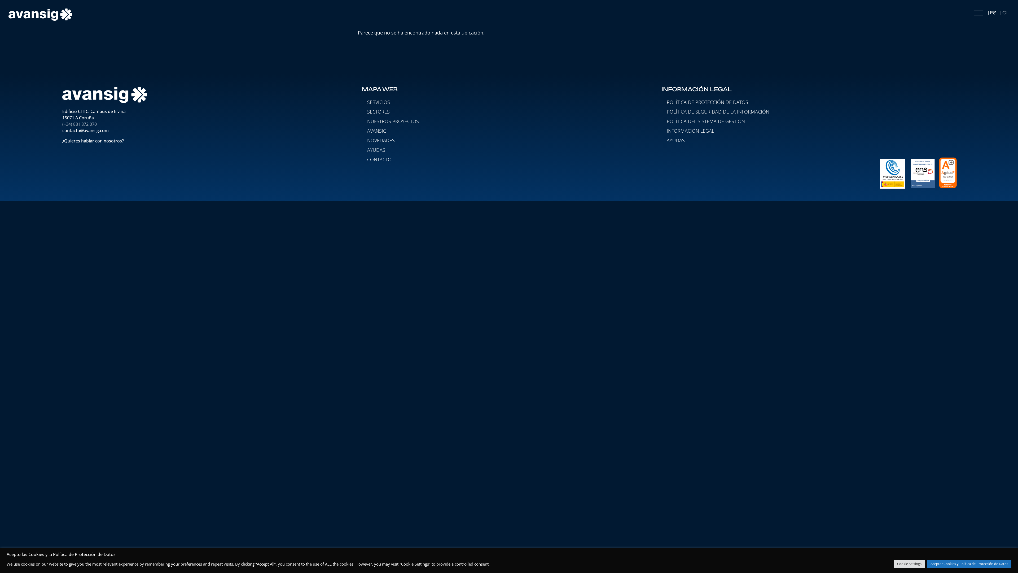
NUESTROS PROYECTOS (393, 121)
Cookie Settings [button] (909, 563)
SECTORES (378, 111)
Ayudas (676, 140)
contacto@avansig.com (85, 130)
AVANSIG (377, 131)
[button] (978, 14)
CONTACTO (379, 159)
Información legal (690, 131)
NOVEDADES (381, 140)
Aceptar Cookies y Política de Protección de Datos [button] (969, 563)
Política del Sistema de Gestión (706, 121)
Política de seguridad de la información (718, 111)
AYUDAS (376, 150)
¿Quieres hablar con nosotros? (93, 141)
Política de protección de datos (707, 102)
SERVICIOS (378, 102)
